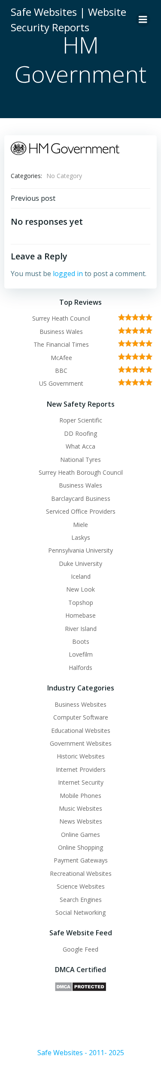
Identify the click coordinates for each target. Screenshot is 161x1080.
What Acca (80, 446)
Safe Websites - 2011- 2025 (80, 1052)
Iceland (81, 576)
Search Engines (81, 900)
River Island (81, 629)
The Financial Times (61, 344)
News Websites (80, 821)
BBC (61, 370)
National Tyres (80, 459)
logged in (68, 273)
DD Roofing (80, 433)
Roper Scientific (80, 420)
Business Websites (80, 704)
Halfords (80, 667)
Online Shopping (80, 847)
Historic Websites (81, 756)
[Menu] (143, 19)
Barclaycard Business (80, 498)
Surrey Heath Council (61, 318)
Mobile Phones (80, 795)
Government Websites (81, 743)
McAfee (61, 358)
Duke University (80, 563)
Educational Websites (80, 730)
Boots (80, 641)
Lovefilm (81, 654)
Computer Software (80, 717)
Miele (80, 525)
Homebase (80, 615)
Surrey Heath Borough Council (81, 472)
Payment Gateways (81, 860)
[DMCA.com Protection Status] (80, 986)
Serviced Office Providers (80, 511)
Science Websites (81, 886)
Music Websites (80, 808)
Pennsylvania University (80, 550)
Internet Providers (81, 769)
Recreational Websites (81, 873)
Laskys (80, 537)
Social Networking (80, 912)
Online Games (80, 834)
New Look (80, 589)
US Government (61, 383)
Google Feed (80, 949)
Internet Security (80, 782)
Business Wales (61, 331)
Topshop (80, 602)
